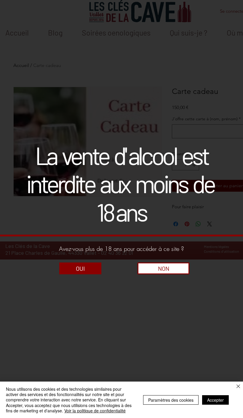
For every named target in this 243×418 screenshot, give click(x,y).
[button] (80, 268)
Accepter (215, 400)
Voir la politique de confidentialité (95, 411)
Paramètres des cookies (171, 400)
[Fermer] (238, 387)
